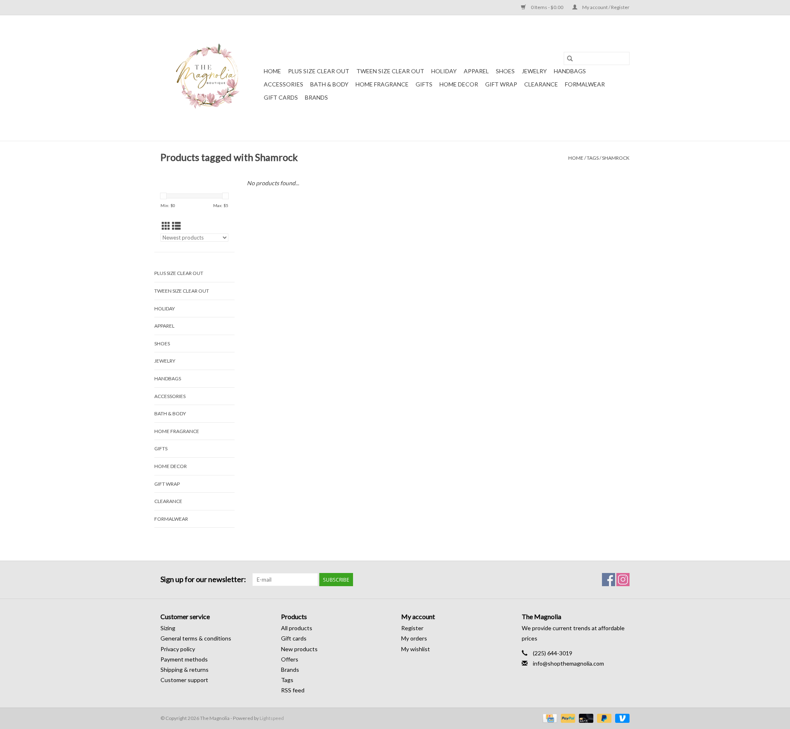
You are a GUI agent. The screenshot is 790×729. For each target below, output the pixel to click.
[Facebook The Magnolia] (608, 579)
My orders (414, 638)
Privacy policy (177, 648)
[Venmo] (621, 718)
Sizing (167, 627)
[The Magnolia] (210, 78)
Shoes (505, 71)
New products (299, 648)
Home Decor (458, 84)
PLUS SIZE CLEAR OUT (318, 71)
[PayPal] (567, 718)
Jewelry (534, 71)
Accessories (283, 84)
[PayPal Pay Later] (603, 718)
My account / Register (605, 7)
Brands (316, 97)
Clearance (541, 84)
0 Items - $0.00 (547, 7)
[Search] (570, 58)
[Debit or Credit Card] (585, 718)
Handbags (570, 71)
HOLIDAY (444, 71)
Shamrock (616, 158)
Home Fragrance (382, 84)
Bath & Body (329, 84)
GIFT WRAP (501, 84)
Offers (289, 659)
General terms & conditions (195, 638)
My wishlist (415, 648)
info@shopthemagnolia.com (568, 663)
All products (296, 627)
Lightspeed (272, 718)
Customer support (184, 679)
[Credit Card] (549, 718)
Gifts (424, 84)
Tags (593, 158)
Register (412, 627)
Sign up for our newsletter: (203, 579)
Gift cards (281, 97)
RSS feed (292, 690)
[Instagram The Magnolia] (623, 579)
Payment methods (184, 659)
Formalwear (585, 84)
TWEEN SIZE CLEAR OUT (390, 71)
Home (272, 71)
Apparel (476, 71)
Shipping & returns (184, 669)
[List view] (176, 226)
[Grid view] (166, 226)
